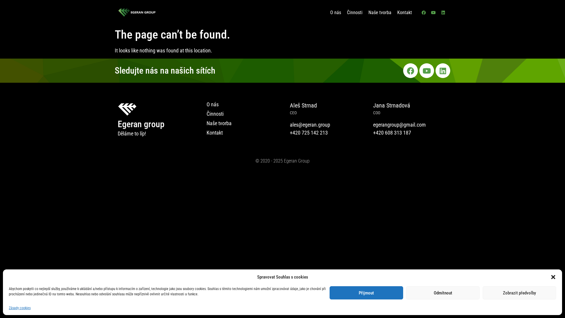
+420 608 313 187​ (392, 133)
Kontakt (404, 12)
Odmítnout (443, 293)
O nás (335, 12)
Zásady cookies (20, 308)
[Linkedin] (443, 13)
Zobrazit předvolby (519, 293)
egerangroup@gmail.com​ (399, 125)
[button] (553, 277)
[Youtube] (433, 13)
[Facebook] (424, 13)
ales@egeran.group (310, 125)
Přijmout (366, 293)
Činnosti (355, 12)
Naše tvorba (379, 12)
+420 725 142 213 (309, 133)
